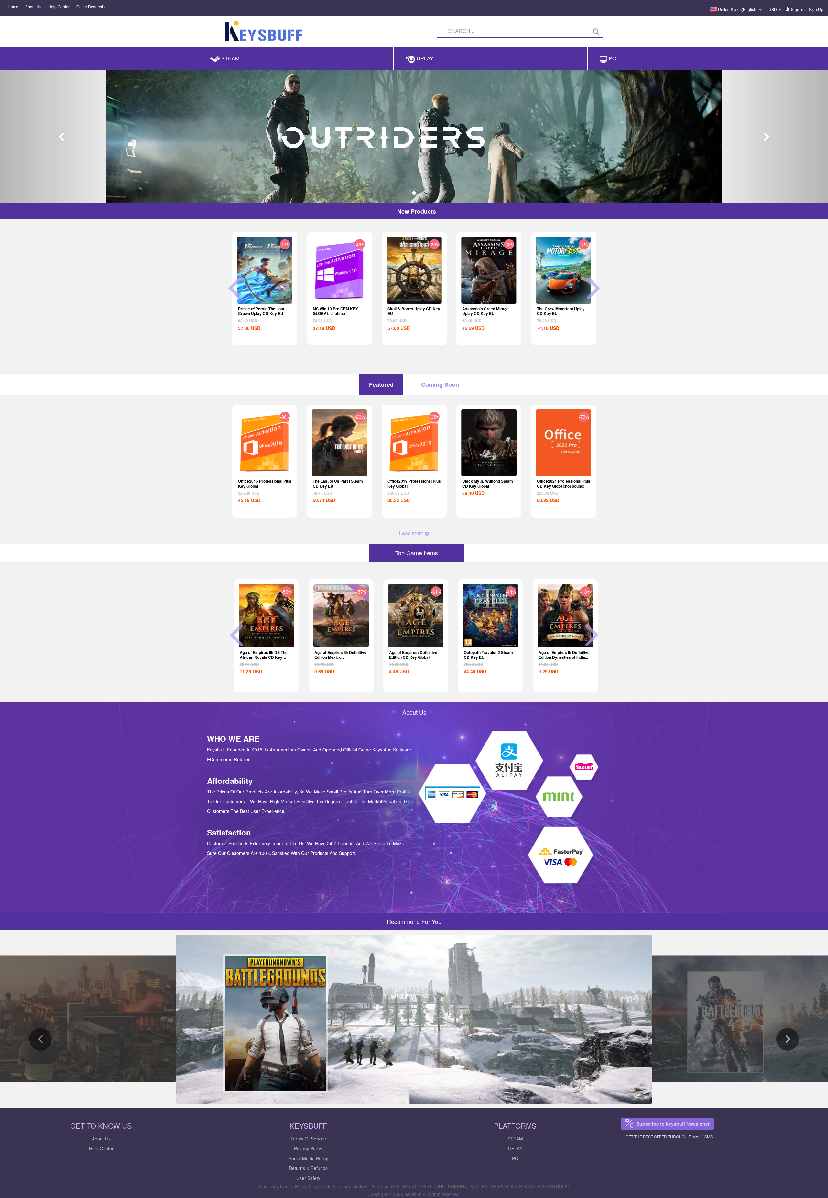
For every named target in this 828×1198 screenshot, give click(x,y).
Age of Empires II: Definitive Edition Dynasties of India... (489, 655)
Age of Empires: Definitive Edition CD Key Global (338, 655)
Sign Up (816, 9)
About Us (33, 6)
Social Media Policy (308, 1158)
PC (515, 1158)
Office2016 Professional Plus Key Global (264, 484)
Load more (412, 533)
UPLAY (515, 1148)
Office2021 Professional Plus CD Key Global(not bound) (563, 484)
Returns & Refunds (308, 1168)
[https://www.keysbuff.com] (263, 32)
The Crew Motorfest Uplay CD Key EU (486, 311)
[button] (62, 136)
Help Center (59, 6)
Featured (381, 384)
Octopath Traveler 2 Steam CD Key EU (561, 311)
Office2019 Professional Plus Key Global (414, 484)
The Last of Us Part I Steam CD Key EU (338, 484)
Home (13, 6)
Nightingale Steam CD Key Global (563, 655)
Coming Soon (440, 384)
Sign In (797, 9)
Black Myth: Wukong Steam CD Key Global (487, 484)
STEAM (515, 1138)
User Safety (308, 1178)
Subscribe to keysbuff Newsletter (673, 1123)
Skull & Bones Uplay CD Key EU (339, 311)
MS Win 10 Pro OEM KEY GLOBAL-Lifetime (260, 311)
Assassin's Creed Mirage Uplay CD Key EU (410, 311)
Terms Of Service (308, 1138)
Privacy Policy (308, 1148)
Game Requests (90, 6)
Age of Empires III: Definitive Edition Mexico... (266, 655)
